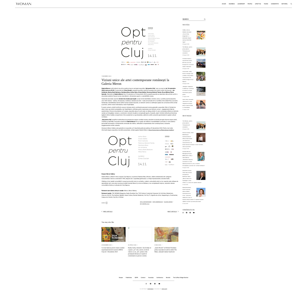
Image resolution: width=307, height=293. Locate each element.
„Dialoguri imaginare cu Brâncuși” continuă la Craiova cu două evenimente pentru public (188, 90)
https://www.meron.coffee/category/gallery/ (161, 130)
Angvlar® (164, 288)
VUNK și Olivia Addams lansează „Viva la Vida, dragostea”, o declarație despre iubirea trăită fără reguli (187, 36)
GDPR (136, 277)
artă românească (158, 201)
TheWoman (150, 288)
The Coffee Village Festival (180, 277)
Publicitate (129, 277)
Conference (159, 277)
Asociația (151, 277)
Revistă (168, 277)
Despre (121, 277)
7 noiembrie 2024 (106, 76)
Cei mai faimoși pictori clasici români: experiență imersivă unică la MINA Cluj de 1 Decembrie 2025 (113, 250)
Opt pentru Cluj (144, 203)
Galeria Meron (168, 201)
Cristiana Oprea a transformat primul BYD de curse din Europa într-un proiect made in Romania (188, 62)
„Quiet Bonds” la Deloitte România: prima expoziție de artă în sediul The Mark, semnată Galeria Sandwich (165, 250)
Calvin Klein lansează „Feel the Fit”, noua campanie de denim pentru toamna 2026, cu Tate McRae (188, 103)
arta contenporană (145, 201)
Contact (143, 277)
